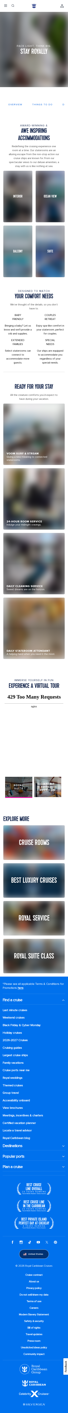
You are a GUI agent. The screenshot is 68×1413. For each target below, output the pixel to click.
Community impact (34, 1354)
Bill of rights (34, 1327)
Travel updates (34, 1334)
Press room (34, 1341)
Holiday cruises (12, 1033)
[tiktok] (29, 1242)
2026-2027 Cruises (15, 1040)
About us (34, 1281)
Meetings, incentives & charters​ (23, 1115)
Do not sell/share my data (34, 1294)
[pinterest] (55, 1242)
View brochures (13, 1108)
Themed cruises (13, 1085)
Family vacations (13, 1063)
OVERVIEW (15, 104)
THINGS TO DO (42, 104)
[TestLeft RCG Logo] (33, 1369)
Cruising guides (12, 1048)
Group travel (11, 1093)
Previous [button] (7, 787)
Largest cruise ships (15, 1055)
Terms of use (34, 1301)
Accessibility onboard (16, 1100)
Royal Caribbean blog (16, 1138)
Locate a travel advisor (17, 1130)
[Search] (13, 6)
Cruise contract (34, 1275)
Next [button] (60, 787)
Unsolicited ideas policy (34, 1347)
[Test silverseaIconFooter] (34, 1404)
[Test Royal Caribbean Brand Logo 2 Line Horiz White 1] (34, 1383)
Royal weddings (12, 1078)
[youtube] (38, 1242)
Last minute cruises (15, 1010)
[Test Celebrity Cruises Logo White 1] (34, 1393)
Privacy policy (34, 1288)
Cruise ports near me (16, 1070)
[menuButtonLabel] (6, 5)
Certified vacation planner (19, 1123)
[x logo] (47, 1242)
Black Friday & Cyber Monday (22, 1025)
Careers (34, 1308)
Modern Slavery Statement (34, 1314)
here (20, 988)
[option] (34, 732)
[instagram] (21, 1242)
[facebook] (12, 1242)
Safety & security (34, 1321)
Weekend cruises (14, 1017)
